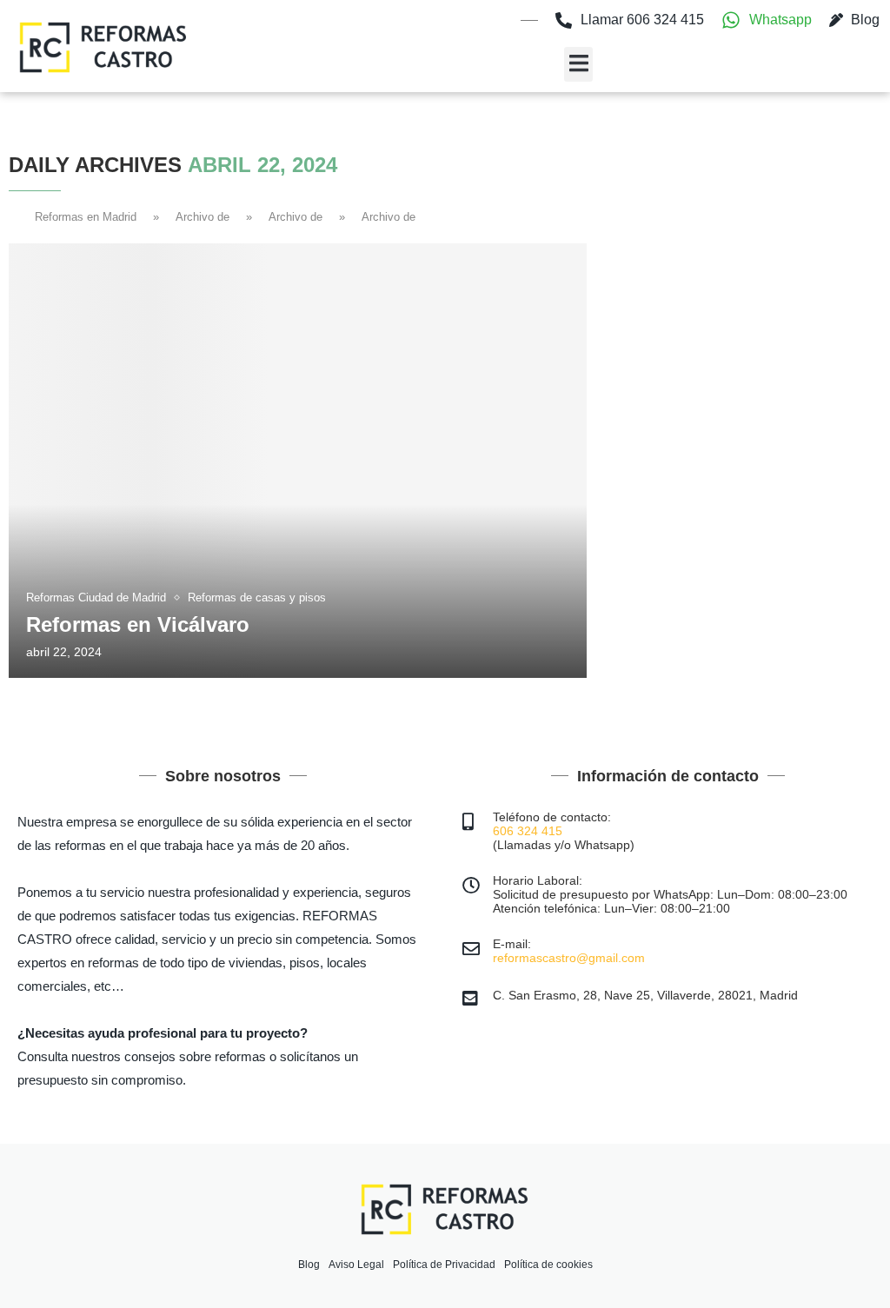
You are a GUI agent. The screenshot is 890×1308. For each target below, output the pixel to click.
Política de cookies (548, 1264)
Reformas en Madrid (85, 216)
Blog (309, 1264)
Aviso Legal (356, 1264)
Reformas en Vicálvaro (137, 624)
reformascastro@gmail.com (569, 958)
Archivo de (202, 216)
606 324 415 (527, 831)
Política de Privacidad (444, 1264)
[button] (578, 64)
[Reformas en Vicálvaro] (298, 460)
